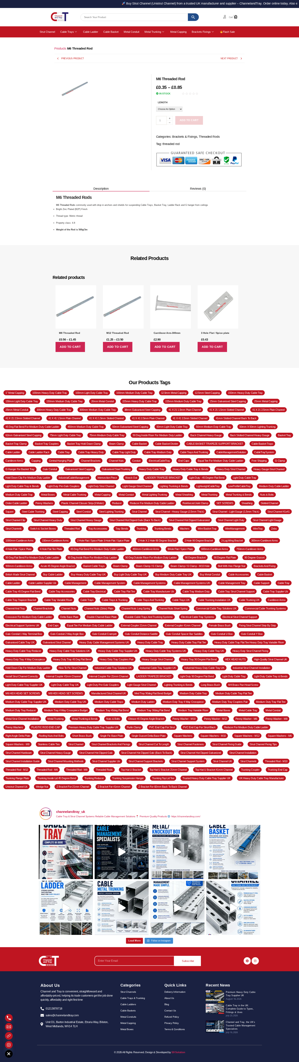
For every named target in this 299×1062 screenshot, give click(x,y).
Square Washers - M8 (17, 744)
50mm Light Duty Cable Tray (172, 426)
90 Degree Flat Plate (225, 557)
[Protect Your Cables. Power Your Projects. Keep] (122, 908)
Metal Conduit (131, 31)
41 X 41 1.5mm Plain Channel (64, 418)
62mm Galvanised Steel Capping (23, 435)
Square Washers (183, 735)
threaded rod (171, 144)
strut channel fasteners (190, 744)
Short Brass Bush (82, 735)
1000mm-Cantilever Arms (20, 540)
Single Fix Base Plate (111, 735)
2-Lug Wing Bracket (232, 540)
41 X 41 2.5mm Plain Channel (148, 418)
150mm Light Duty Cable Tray (22, 401)
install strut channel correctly (22, 676)
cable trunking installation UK (214, 599)
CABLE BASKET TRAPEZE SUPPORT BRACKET (215, 443)
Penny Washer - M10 (184, 718)
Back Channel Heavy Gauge (206, 435)
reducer (116, 503)
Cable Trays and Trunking (150, 599)
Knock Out (131, 477)
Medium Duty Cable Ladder (274, 486)
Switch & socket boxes (43, 528)
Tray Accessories (97, 528)
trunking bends (162, 528)
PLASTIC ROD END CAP (45, 727)
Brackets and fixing (264, 566)
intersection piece (107, 477)
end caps (183, 460)
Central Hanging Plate (61, 460)
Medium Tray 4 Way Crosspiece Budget (66, 710)
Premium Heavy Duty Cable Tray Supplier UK (93, 727)
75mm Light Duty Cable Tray (65, 435)
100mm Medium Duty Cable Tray (134, 392)
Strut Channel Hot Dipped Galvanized (200, 752)
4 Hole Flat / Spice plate (18, 549)
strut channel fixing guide (226, 744)
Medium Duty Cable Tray (19, 494)
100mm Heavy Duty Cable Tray (49, 392)
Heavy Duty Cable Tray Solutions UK (69, 650)
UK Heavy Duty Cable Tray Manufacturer (261, 778)
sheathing (247, 503)
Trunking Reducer (94, 778)
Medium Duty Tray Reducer (21, 710)
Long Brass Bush (210, 684)
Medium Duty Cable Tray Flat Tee (233, 693)
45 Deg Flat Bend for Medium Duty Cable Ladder (32, 426)
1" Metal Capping (15, 392)
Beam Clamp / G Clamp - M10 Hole (190, 566)
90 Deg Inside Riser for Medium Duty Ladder (157, 435)
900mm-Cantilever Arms (19, 566)
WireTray (258, 528)
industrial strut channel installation (251, 667)
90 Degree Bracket (195, 557)
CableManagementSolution (231, 452)
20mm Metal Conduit (102, 401)
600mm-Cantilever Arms (214, 549)
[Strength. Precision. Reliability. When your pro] (233, 908)
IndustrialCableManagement (74, 477)
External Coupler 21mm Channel (138, 625)
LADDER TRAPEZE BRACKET (163, 477)
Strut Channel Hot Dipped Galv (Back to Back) (135, 520)
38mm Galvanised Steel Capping (142, 409)
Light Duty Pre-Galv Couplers (63, 486)
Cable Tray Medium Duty (196, 591)
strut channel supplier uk (106, 761)
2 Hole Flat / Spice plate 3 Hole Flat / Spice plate (103, 540)
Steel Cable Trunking (33, 511)
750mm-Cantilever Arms (249, 549)
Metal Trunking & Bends (239, 494)
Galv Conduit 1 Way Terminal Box (24, 633)
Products (60, 48)
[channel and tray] (59, 16)
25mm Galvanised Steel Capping (228, 401)
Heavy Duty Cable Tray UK (209, 650)
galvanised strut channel (57, 642)
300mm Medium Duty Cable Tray (98, 409)
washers (184, 528)
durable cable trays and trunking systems (149, 616)
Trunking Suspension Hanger (128, 778)
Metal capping (102, 494)
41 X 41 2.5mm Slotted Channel (190, 418)
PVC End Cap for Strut (162, 727)
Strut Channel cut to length (154, 744)
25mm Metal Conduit (17, 409)
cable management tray (231, 582)
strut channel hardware (19, 752)
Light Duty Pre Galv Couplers (103, 684)
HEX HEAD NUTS (235, 659)
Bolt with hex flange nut (231, 566)
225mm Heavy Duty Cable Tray (139, 401)
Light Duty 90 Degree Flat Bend (197, 676)
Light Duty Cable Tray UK (65, 684)
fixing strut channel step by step (257, 625)
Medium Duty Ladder (143, 701)
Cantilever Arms (276, 599)
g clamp (280, 460)
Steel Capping (60, 511)
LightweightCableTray (208, 486)
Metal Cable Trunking (74, 494)
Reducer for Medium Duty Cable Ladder (152, 503)
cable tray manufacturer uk (158, 591)
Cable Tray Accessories (62, 591)
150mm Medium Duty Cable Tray (64, 401)
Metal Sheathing (184, 494)
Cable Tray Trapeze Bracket (21, 599)
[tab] (101, 188)
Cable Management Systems (150, 582)
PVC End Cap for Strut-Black (199, 727)
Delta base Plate (69, 616)
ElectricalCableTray (159, 460)
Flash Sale (229, 31)
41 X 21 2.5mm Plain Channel (268, 409)
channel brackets (91, 460)
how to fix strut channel (72, 667)
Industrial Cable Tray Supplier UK (158, 667)
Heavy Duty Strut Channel (231, 469)
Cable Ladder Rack (39, 452)
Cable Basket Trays (262, 443)
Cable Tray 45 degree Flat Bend (23, 591)
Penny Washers (14, 727)
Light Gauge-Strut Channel (137, 486)
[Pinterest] (247, 960)
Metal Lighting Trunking (154, 494)
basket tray (284, 435)
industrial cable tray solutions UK (113, 667)
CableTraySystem (264, 452)
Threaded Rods (209, 136)
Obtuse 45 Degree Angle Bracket (146, 718)
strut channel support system (187, 761)
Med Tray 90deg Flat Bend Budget (152, 693)
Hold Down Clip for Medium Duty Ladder (28, 477)
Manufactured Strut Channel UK (108, 693)
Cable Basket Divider (166, 443)
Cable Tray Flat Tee (124, 591)
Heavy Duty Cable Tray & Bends (190, 469)
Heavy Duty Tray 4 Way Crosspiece (25, 659)
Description (100, 188)
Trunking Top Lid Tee (163, 778)
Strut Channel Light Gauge (267, 520)
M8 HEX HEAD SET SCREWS (65, 693)
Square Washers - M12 (247, 735)
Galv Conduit (50, 469)
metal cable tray (248, 710)
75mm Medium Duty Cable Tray (106, 435)
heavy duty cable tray (150, 642)
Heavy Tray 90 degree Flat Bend (199, 659)
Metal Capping (178, 31)
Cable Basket (111, 31)
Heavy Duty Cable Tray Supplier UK (117, 650)
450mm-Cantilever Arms (146, 549)
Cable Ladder (90, 31)
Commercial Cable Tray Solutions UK (216, 608)
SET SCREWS (224, 503)
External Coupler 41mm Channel (182, 625)
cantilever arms (14, 460)
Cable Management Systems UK (192, 582)
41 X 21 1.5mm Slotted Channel (226, 409)
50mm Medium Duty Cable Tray (213, 426)
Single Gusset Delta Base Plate (149, 735)
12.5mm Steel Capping (207, 392)
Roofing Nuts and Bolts (51, 735)
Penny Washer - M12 (215, 718)
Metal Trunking (152, 31)
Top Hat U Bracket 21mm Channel (168, 769)
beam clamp (116, 443)
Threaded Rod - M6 (47, 769)
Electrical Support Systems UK (22, 625)
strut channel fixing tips (263, 744)
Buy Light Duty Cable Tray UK (130, 574)
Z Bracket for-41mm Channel (114, 786)
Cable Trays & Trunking (114, 599)
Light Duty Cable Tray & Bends (22, 486)
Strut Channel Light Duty (231, 520)
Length (162, 102)
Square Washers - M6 (280, 735)
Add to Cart (189, 120)
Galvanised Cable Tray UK (20, 642)
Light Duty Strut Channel (101, 486)
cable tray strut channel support (236, 591)
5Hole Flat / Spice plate (180, 549)
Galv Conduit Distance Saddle (141, 633)
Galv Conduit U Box (222, 633)
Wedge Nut (42, 786)
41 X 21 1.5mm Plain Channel (185, 409)
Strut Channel (47, 31)
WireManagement (234, 528)
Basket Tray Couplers (47, 443)
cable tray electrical (94, 591)
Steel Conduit (83, 511)
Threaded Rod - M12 (17, 769)
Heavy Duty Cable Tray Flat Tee (188, 642)
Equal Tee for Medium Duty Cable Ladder (220, 460)
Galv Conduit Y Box (251, 633)
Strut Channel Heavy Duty (48, 520)
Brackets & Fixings (184, 136)
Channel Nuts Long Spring (135, 608)
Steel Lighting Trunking (111, 511)
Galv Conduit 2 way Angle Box (67, 633)
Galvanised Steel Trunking (116, 469)
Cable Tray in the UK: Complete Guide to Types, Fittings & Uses (240, 1008)
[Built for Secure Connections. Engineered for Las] (177, 852)
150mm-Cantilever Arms (55, 540)
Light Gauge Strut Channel (141, 684)
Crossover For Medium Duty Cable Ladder (29, 616)
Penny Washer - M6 (246, 718)
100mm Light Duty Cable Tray (91, 392)
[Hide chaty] (9, 1054)
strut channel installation (242, 752)
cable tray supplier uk (275, 591)
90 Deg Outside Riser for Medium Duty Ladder (150, 557)
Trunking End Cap (277, 769)
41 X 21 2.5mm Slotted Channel (23, 418)
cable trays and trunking (194, 452)
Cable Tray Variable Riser (58, 599)
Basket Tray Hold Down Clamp (84, 443)
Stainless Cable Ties (49, 744)
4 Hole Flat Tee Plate (51, 549)
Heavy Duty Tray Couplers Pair (116, 659)
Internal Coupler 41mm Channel (63, 676)
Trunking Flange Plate (17, 778)
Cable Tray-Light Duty (124, 452)
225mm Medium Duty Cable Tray (183, 401)
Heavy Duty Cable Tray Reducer (23, 650)
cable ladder (13, 452)
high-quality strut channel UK (270, 659)
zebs (274, 528)
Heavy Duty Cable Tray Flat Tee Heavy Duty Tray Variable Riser (249, 642)
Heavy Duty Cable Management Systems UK (104, 642)
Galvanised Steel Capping (79, 469)
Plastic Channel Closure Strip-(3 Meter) (82, 503)
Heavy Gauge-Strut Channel (268, 469)
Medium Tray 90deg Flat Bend (153, 710)
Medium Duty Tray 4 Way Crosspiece (183, 701)
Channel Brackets (43, 608)
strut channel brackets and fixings (111, 744)
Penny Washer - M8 (276, 718)
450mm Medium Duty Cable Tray (86, 426)
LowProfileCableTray (239, 486)
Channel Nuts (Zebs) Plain (98, 608)
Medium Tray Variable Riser (193, 710)
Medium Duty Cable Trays (109, 701)
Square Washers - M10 (213, 735)
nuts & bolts (267, 494)
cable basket (139, 443)
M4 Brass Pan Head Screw (243, 684)
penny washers (44, 503)
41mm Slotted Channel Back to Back (236, 418)
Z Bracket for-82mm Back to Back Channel (162, 786)
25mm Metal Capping (266, 401)
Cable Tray (64, 452)
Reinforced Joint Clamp (195, 503)
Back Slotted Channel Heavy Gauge (249, 435)
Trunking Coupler (250, 769)
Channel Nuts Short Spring (172, 608)
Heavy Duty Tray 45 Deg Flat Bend (72, 659)
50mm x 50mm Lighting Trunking (257, 426)
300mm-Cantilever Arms (264, 540)
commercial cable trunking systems (265, 608)
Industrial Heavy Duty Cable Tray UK (204, 667)
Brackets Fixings (201, 31)
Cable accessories (238, 574)
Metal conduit (273, 710)
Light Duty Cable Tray (244, 477)
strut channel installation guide (22, 761)
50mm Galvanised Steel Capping (130, 426)
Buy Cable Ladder (53, 574)
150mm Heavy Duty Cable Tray (245, 392)
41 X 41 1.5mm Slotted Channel (106, 418)
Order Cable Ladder (16, 503)
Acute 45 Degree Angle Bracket (58, 566)
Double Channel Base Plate (102, 616)
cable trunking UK (249, 599)
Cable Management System (109, 582)
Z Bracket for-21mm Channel (73, 786)
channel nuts (116, 460)
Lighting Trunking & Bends (174, 486)
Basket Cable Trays (94, 566)
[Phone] (9, 1018)
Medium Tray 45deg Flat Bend (112, 710)
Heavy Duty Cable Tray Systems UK (166, 650)
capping (35, 460)
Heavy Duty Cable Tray (151, 469)
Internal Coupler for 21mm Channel (108, 676)
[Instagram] (255, 960)
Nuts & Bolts (113, 718)
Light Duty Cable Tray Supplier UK (24, 684)
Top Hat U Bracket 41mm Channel (214, 769)
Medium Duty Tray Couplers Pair (230, 701)
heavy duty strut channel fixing (250, 650)
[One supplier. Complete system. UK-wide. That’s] (122, 852)
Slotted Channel (269, 503)
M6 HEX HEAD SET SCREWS (23, 693)
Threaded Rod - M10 (276, 761)
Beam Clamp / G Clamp (149, 566)
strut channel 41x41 (279, 511)
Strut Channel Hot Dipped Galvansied (189, 520)
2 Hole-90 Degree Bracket (199, 540)
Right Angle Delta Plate (18, 735)
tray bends (122, 528)
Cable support (261, 582)
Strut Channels (14, 528)
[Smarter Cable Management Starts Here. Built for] (177, 908)
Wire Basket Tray (207, 528)
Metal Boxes (48, 494)
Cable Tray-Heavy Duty (91, 452)
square (9, 511)
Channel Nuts (68, 608)
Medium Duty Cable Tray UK (70, 701)
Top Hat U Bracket (131, 769)
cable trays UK (181, 599)
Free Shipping (259, 460)
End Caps (53, 625)
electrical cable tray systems (197, 616)
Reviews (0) (198, 188)
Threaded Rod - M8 (76, 769)
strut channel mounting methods (66, 761)
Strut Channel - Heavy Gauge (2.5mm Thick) (179, 511)
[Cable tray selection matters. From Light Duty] (66, 852)
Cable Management (75, 582)
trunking (141, 528)
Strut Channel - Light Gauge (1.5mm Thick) (235, 511)
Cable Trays (67, 31)
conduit (136, 460)
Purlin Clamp (134, 727)
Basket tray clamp (16, 443)
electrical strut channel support (240, 616)
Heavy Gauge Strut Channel (157, 659)
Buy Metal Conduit (210, 574)
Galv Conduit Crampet (104, 633)
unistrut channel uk (17, 786)
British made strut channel (20, 574)
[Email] (9, 1027)
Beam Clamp (120, 566)
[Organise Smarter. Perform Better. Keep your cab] (233, 852)
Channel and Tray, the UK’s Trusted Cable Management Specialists (240, 1025)
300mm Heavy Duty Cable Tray (54, 409)
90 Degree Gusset (254, 557)
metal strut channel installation (22, 718)
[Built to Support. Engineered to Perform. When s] (66, 908)
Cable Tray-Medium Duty (158, 452)
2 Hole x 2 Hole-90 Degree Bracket (157, 540)
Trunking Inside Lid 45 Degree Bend (56, 778)
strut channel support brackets (146, 761)
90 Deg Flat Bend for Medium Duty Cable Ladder (32, 557)
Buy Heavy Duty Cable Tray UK (88, 574)
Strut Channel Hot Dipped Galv (96, 752)
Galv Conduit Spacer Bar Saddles (184, 633)
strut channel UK (222, 761)
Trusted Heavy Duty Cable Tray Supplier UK (206, 778)
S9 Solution (178, 1052)
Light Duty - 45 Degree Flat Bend (206, 477)
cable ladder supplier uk (42, 582)
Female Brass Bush (219, 625)
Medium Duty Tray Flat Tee (270, 701)
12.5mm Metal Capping (174, 392)
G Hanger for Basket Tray (20, 469)
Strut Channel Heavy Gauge (85, 520)
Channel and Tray (15, 608)
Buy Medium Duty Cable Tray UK (173, 574)
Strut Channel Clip (15, 520)
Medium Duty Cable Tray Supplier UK (26, 701)
